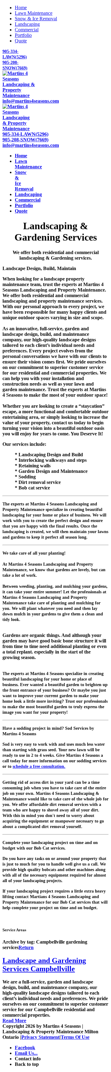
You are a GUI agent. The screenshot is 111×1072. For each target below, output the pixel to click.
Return (26, 947)
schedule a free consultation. (39, 766)
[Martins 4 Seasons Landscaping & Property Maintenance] (23, 95)
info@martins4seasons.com (30, 101)
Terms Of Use (75, 1037)
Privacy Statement (40, 1037)
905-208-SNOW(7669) (25, 139)
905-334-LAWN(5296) (25, 134)
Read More (14, 1020)
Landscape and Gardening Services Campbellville (44, 964)
